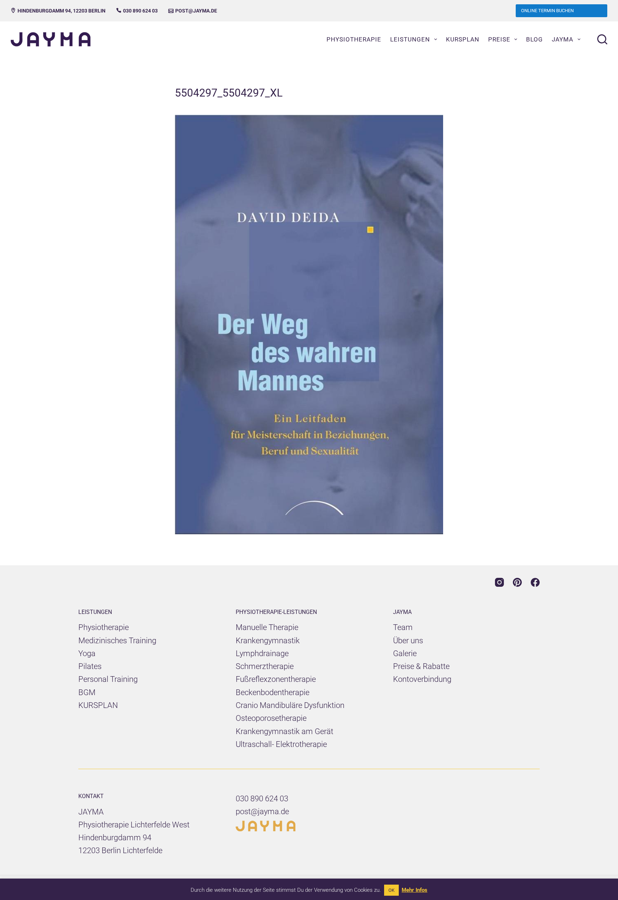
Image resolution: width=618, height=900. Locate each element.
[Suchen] (602, 39)
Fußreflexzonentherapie (276, 679)
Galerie (405, 653)
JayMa (562, 39)
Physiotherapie (354, 39)
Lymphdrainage (262, 653)
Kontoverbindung (422, 679)
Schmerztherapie (265, 666)
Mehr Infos (414, 890)
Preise (499, 39)
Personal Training (108, 679)
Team (403, 627)
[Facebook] (535, 582)
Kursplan (462, 39)
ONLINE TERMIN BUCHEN (547, 10)
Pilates (90, 666)
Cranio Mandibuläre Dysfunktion (290, 705)
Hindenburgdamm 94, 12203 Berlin (58, 11)
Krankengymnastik (268, 640)
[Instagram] (499, 582)
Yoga (86, 653)
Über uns (408, 640)
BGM (86, 692)
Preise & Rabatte (421, 666)
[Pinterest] (517, 582)
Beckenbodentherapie (272, 692)
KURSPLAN (98, 705)
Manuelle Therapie (267, 627)
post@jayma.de (192, 11)
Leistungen (410, 39)
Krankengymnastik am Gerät (284, 731)
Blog (534, 39)
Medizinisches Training (117, 640)
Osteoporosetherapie (271, 718)
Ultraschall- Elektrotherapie (281, 744)
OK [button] (391, 890)
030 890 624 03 (137, 11)
